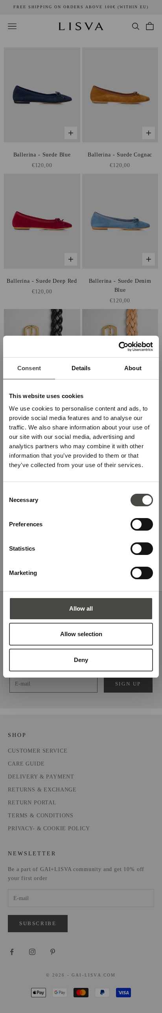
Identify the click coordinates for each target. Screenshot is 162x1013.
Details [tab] (81, 368)
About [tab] (133, 368)
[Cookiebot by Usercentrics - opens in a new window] (118, 347)
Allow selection (81, 634)
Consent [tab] (29, 368)
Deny (81, 660)
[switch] (142, 524)
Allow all (81, 608)
